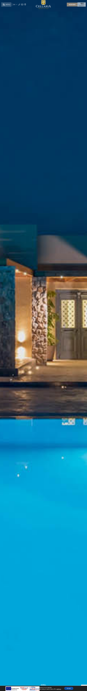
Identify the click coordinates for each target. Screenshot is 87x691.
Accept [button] (69, 688)
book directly (81, 4)
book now (72, 4)
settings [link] (59, 689)
